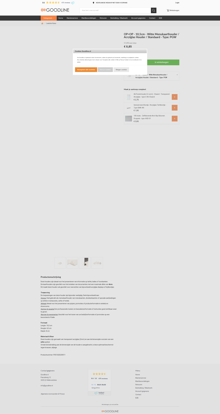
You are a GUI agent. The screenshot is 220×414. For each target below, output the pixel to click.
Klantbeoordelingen (89, 18)
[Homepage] (55, 10)
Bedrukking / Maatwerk (119, 18)
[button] (86, 69)
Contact (152, 18)
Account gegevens (138, 18)
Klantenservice (72, 18)
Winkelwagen (174, 10)
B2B (160, 18)
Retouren (103, 18)
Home (60, 18)
